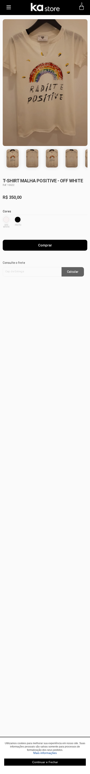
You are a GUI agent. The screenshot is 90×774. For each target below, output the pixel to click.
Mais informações (59, 752)
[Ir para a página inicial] (45, 12)
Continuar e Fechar (45, 762)
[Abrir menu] (8, 7)
